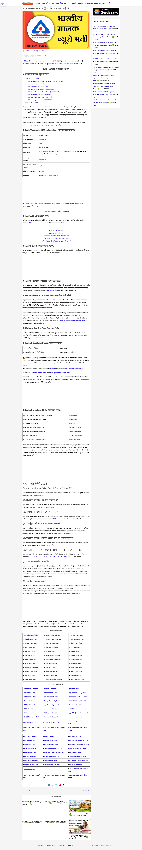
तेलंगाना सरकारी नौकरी (30, 679)
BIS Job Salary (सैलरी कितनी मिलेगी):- (38, 86)
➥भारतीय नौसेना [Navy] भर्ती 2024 (77, 701)
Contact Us (70, 845)
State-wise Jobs (39, 373)
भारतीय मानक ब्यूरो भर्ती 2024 (56, 230)
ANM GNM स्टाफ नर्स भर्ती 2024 (77, 709)
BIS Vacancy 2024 (51, 290)
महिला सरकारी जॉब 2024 (50, 693)
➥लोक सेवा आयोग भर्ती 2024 (50, 697)
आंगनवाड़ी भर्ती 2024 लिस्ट (31, 689)
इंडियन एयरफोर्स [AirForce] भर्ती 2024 (79, 697)
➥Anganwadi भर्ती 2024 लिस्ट (51, 717)
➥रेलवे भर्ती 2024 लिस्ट (29, 693)
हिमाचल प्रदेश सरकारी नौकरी (52, 655)
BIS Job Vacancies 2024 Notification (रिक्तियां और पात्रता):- (45, 81)
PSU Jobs (47, 727)
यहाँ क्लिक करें (42, 139)
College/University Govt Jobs (53, 701)
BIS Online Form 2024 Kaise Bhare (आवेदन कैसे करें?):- (44, 92)
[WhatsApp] (52, 785)
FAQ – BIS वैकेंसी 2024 (32, 102)
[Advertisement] (56, 190)
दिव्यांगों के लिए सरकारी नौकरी (31, 717)
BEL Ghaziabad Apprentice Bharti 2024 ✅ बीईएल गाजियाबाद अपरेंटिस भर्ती (55, 821)
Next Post (87, 791)
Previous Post (27, 791)
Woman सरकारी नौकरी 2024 (51, 709)
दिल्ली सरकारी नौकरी (30, 647)
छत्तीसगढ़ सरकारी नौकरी (31, 643)
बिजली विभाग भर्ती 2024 (75, 705)
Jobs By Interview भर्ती (75, 717)
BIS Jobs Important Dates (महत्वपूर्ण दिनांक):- (41, 97)
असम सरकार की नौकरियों (52, 647)
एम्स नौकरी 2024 (52, 713)
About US (61, 845)
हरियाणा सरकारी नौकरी (30, 659)
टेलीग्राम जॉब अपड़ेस (64, 211)
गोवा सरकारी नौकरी (50, 651)
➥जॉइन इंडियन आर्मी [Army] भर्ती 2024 (78, 693)
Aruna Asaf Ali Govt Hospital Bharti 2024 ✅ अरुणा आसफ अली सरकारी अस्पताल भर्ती (31, 803)
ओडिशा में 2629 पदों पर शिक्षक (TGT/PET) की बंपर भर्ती (56, 241)
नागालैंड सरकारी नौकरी (76, 659)
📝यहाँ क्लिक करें (73, 419)
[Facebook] (49, 785)
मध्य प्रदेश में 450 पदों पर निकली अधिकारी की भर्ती (56, 236)
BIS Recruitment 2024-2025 (38, 223)
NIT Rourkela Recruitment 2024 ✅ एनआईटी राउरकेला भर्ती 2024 (79, 814)
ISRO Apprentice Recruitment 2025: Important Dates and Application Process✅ (104, 86)
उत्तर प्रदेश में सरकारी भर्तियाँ (31, 635)
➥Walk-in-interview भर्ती (30, 713)
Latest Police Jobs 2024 (51, 722)
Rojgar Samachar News (76, 727)
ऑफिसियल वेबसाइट (76, 439)
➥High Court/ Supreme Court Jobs (54, 705)
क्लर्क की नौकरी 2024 (30, 722)
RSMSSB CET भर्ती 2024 (56, 233)
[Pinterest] (60, 785)
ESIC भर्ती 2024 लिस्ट (30, 709)
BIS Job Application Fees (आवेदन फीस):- (40, 94)
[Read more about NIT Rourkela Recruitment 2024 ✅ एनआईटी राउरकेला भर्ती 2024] (80, 805)
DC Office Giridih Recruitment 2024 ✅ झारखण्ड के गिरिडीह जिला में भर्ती (56, 802)
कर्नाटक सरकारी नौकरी (51, 663)
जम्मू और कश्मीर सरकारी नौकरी (53, 659)
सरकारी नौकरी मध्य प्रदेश (51, 671)
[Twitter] (56, 785)
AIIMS (45, 713)
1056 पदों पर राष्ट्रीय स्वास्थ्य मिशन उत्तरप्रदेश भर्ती (56, 238)
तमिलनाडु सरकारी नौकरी (52, 675)
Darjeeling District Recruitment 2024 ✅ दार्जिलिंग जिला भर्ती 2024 (32, 821)
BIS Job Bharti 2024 (59, 557)
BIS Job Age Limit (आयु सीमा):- (37, 84)
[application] (105, 3)
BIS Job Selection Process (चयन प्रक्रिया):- (41, 89)
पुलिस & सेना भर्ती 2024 (75, 689)
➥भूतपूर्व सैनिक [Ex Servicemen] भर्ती (78, 713)
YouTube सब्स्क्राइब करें (75, 435)
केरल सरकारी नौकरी (51, 667)
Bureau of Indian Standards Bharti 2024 (40, 557)
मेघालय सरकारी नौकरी (76, 667)
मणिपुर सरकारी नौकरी (76, 663)
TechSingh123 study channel (74, 368)
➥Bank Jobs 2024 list (30, 701)
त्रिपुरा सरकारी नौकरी (76, 675)
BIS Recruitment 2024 (30, 61)
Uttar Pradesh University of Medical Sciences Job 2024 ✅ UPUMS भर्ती (78, 837)
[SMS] (63, 785)
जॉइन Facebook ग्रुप (76, 431)
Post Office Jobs (29, 727)
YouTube (52, 368)
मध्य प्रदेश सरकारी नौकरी (31, 639)
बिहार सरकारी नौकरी (30, 651)
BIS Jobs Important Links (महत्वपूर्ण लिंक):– (40, 100)
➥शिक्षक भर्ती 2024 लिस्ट (49, 689)
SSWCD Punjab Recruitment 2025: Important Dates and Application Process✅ (103, 77)
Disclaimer (40, 845)
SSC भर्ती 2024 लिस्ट (29, 697)
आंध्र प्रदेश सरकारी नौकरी (52, 643)
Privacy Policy (51, 845)
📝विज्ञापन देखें (73, 415)
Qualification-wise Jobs (59, 373)
